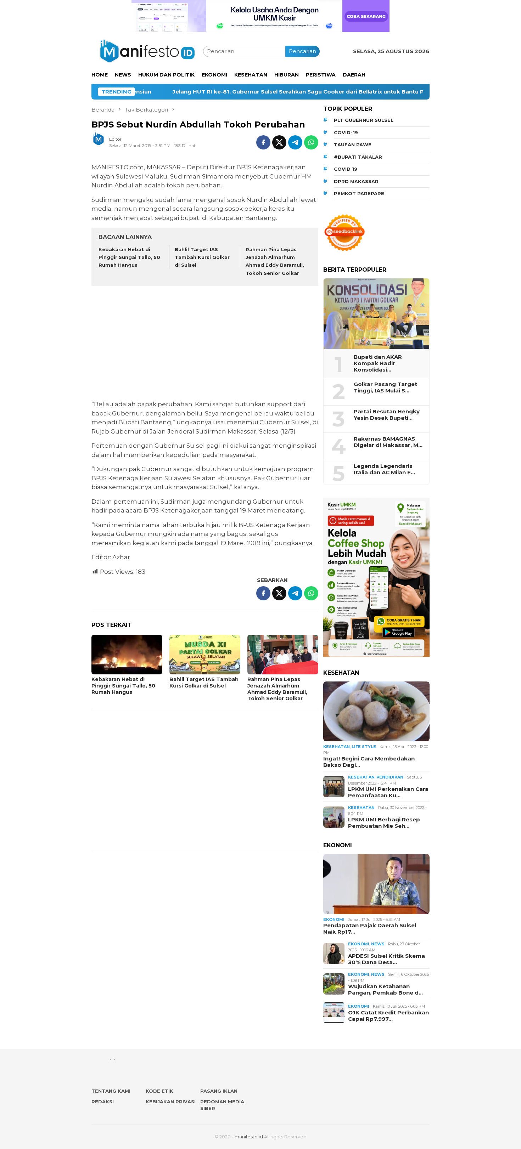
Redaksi (102, 1101)
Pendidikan (389, 777)
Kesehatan (336, 746)
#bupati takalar (358, 157)
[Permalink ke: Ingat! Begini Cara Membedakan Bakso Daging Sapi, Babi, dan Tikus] (376, 711)
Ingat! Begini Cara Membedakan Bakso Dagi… (369, 761)
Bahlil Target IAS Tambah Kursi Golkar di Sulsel (202, 257)
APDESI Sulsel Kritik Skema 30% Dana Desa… (386, 959)
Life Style (364, 746)
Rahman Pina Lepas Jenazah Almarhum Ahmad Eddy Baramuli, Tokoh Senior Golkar (277, 689)
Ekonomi (333, 919)
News (378, 943)
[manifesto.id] (147, 50)
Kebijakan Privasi (171, 1101)
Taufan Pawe (352, 144)
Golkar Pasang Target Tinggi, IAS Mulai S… (385, 387)
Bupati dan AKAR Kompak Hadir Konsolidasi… (378, 363)
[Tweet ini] (279, 142)
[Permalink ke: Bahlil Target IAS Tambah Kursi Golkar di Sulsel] (204, 654)
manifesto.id (249, 1136)
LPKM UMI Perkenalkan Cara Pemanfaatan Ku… (388, 792)
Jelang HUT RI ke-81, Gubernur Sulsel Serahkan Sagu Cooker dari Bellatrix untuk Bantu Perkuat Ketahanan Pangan (235, 92)
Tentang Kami (110, 1091)
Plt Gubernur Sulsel (363, 120)
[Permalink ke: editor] (102, 141)
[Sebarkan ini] (263, 142)
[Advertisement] (204, 344)
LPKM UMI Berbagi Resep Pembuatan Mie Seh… (384, 822)
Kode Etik (159, 1091)
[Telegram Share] (295, 142)
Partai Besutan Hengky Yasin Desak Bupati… (387, 414)
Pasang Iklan (218, 1091)
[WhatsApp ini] (311, 142)
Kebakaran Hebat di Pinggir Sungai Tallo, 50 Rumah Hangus (129, 257)
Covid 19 (345, 169)
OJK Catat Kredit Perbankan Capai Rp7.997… (388, 1015)
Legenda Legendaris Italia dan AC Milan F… (384, 469)
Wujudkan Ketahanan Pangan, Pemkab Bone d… (385, 989)
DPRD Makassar (356, 181)
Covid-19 (346, 132)
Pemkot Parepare (359, 193)
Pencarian (302, 51)
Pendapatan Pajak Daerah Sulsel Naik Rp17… (369, 928)
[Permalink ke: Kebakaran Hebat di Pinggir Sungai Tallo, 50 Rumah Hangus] (126, 654)
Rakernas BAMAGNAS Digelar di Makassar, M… (388, 442)
